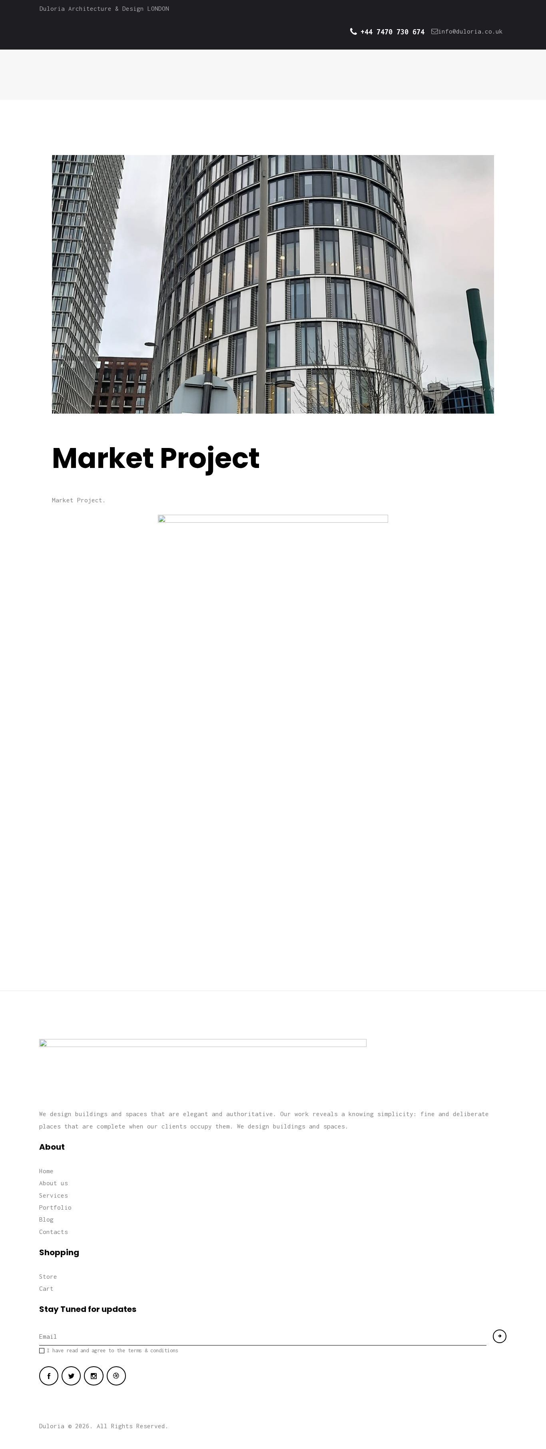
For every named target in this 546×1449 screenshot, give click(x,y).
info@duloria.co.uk (470, 31)
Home (46, 1170)
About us (53, 1182)
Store (48, 1276)
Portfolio (55, 1207)
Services (53, 1195)
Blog (46, 1219)
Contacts (53, 1231)
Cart (46, 1288)
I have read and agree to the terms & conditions (112, 1350)
